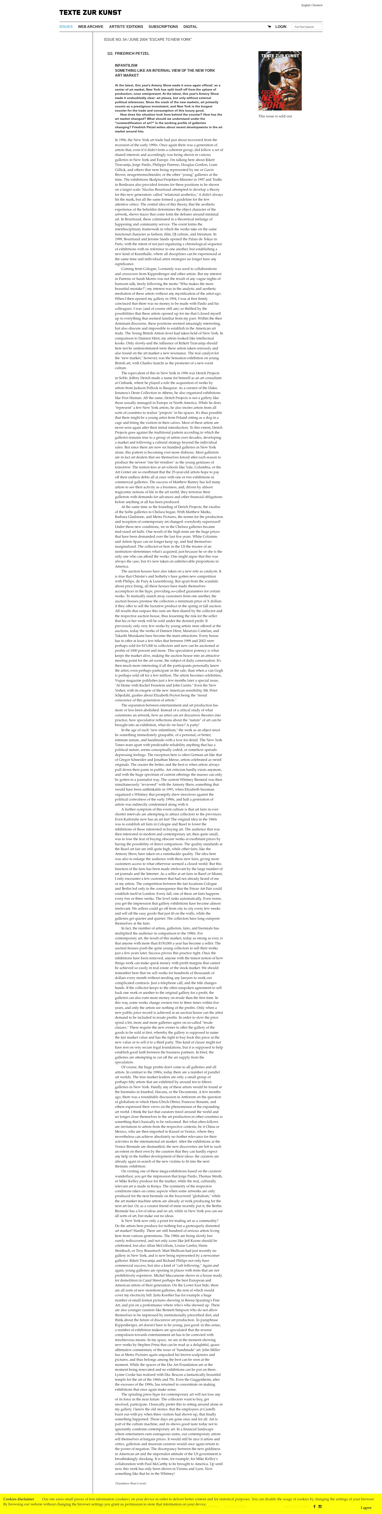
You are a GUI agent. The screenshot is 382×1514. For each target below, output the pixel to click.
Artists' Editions (126, 27)
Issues (66, 27)
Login (280, 27)
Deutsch (318, 5)
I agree (366, 1508)
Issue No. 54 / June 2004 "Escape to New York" (148, 39)
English (306, 5)
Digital (190, 27)
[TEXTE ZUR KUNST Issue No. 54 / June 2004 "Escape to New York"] (280, 81)
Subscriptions (163, 27)
